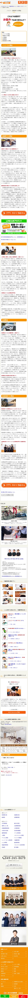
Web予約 (16, 956)
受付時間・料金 (4, 953)
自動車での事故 (6, 35)
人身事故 (5, 37)
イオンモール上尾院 (19, 835)
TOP (2, 951)
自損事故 (5, 39)
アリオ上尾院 (5, 837)
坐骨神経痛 (16, 966)
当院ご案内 (16, 951)
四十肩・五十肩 (4, 966)
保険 (12, 495)
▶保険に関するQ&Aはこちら (8, 492)
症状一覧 (3, 975)
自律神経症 (3, 973)
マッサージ (3, 981)
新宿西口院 (4, 814)
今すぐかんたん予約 (14, 712)
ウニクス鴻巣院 (18, 837)
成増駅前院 (16, 817)
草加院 (3, 847)
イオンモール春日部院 (19, 844)
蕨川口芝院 (16, 823)
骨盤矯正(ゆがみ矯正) (18, 981)
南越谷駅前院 (5, 844)
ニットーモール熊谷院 (7, 840)
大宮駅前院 (16, 828)
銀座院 (3, 817)
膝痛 (15, 971)
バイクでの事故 (6, 34)
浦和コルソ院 (5, 825)
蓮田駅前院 (4, 832)
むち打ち (3, 495)
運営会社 (3, 958)
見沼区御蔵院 (17, 830)
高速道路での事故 (7, 40)
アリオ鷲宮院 (17, 832)
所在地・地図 (10, 767)
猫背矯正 (16, 983)
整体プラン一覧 (17, 988)
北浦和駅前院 (17, 825)
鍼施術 (2, 986)
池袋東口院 (16, 814)
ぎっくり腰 (3, 964)
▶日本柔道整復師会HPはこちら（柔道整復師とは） (13, 237)
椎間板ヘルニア (4, 968)
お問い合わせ (3, 956)
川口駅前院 (4, 823)
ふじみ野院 (4, 842)
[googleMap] (14, 791)
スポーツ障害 (17, 964)
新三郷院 (16, 847)
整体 (2, 983)
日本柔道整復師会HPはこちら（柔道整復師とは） (12, 576)
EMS (15, 986)
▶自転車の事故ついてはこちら (8, 239)
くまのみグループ (4, 6)
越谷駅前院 (16, 842)
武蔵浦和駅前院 (5, 828)
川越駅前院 (16, 840)
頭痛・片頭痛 (17, 973)
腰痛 (15, 968)
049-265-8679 (8, 724)
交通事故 (8, 495)
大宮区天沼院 (5, 830)
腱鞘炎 (2, 971)
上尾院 (3, 835)
